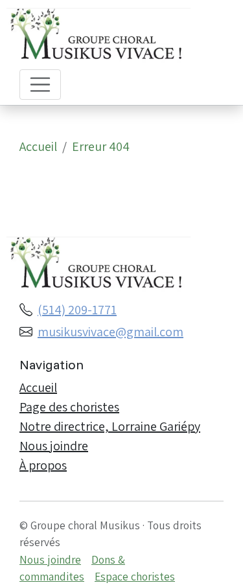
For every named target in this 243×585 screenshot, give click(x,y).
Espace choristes (135, 576)
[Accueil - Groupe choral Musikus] (111, 37)
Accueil (38, 146)
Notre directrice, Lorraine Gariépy (109, 426)
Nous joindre (53, 445)
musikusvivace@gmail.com (110, 331)
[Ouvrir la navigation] (40, 84)
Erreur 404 (101, 146)
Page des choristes (69, 406)
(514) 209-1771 (77, 309)
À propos (43, 465)
